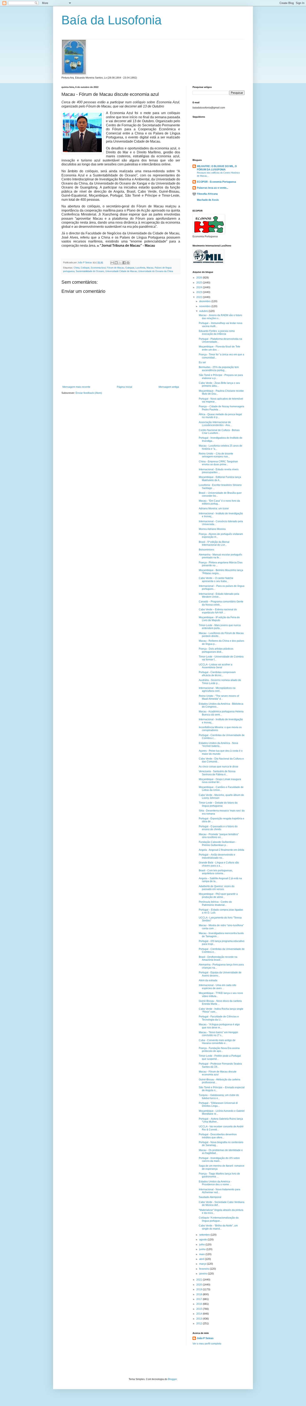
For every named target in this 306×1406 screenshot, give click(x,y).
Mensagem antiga (169, 386)
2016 (199, 1304)
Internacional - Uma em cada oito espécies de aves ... (217, 987)
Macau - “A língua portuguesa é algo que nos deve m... (219, 1026)
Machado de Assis (208, 199)
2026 (199, 277)
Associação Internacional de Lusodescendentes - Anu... (215, 424)
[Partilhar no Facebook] (124, 263)
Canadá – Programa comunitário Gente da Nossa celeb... (221, 603)
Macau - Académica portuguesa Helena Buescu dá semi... (221, 713)
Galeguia (129, 267)
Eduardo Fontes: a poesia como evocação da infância (217, 332)
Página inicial (124, 386)
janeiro (203, 1273)
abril (202, 1259)
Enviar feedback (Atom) (89, 393)
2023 (199, 292)
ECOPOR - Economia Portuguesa (216, 181)
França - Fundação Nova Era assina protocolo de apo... (219, 1050)
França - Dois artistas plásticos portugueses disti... (216, 650)
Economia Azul (98, 267)
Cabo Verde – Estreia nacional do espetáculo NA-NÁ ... (218, 611)
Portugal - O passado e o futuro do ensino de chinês (218, 828)
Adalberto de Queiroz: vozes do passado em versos (216, 888)
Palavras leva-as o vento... (212, 187)
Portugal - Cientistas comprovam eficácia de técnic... (217, 674)
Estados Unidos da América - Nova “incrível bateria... (218, 744)
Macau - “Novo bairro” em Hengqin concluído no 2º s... (218, 1034)
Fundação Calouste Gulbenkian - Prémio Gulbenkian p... (217, 843)
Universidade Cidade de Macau (121, 271)
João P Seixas (205, 1338)
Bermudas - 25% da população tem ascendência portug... (219, 369)
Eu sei (202, 362)
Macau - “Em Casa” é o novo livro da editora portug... (219, 502)
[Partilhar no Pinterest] (128, 263)
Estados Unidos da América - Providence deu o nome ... (215, 1183)
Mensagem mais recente (76, 386)
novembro (205, 306)
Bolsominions (206, 549)
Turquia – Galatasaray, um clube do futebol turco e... (219, 1096)
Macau (150, 267)
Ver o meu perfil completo (207, 1343)
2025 (199, 282)
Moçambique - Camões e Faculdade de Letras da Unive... (221, 789)
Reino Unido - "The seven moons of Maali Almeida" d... (219, 697)
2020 (199, 1284)
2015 (199, 1309)
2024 (199, 287)
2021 (199, 1279)
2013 (199, 1318)
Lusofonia (140, 267)
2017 (199, 1299)
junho (202, 1249)
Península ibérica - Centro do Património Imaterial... (215, 903)
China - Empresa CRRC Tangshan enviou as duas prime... (218, 463)
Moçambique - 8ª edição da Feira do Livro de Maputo (219, 619)
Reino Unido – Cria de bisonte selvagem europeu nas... (216, 455)
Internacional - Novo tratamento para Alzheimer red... (219, 1191)
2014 (199, 1313)
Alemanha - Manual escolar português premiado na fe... (220, 556)
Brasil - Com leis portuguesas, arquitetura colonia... (216, 872)
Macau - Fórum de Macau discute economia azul (217, 1073)
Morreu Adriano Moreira (212, 529)
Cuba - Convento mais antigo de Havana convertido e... (217, 1042)
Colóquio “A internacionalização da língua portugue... (219, 1219)
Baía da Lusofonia (111, 20)
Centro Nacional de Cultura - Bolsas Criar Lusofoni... (219, 432)
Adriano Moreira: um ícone (214, 508)
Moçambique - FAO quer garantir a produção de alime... (218, 895)
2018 (199, 1294)
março (203, 1263)
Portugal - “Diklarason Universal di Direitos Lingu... (218, 1104)
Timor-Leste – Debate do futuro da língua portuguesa (218, 804)
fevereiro (204, 1268)
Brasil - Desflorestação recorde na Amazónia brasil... (218, 958)
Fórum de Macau (115, 267)
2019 (199, 1289)
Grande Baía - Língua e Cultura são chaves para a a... (219, 864)
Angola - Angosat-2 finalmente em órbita (221, 849)
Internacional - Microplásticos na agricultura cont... (217, 689)
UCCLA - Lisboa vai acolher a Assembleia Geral (215, 666)
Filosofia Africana (207, 193)
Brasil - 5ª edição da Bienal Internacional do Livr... (214, 543)
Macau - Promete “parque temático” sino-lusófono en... (219, 836)
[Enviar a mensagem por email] (112, 263)
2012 (199, 1323)
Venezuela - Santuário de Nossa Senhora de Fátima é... (217, 773)
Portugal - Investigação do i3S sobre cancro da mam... (219, 1159)
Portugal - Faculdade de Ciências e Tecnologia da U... (219, 1018)
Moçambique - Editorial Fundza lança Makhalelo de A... (220, 478)
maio (202, 1254)
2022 (199, 297)
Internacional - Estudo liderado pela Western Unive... (219, 595)
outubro (204, 311)
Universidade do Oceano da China (155, 271)
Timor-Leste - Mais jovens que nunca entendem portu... (220, 627)
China (77, 267)
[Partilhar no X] (120, 263)
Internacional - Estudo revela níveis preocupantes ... (219, 471)
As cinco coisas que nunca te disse (218, 766)
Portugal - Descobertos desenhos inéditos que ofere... (218, 1136)
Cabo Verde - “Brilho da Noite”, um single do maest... (218, 1227)
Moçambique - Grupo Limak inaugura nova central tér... (220, 781)
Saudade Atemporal (210, 1197)
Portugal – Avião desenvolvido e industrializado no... (217, 856)
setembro (204, 1234)
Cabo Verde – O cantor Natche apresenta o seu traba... (216, 579)
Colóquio (85, 267)
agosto (203, 1239)
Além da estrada (208, 980)
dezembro (205, 301)
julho (202, 1244)
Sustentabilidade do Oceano (90, 271)
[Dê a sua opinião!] (116, 263)
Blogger (172, 1379)
